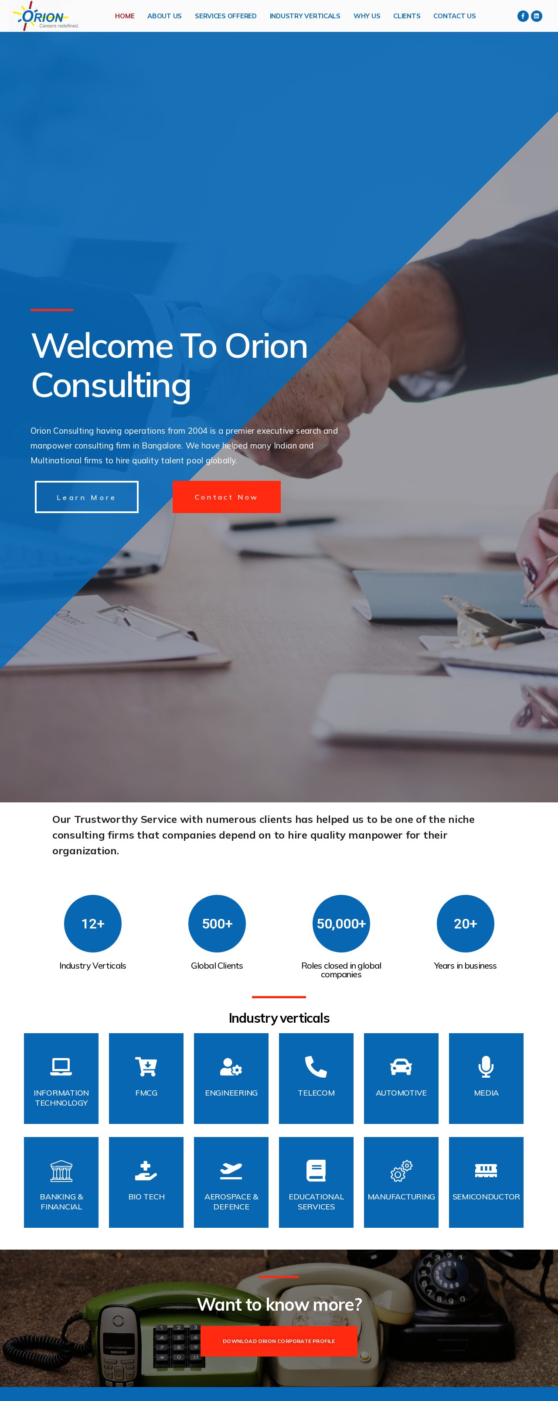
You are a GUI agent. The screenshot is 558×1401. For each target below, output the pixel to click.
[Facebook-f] (523, 16)
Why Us (367, 16)
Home (124, 16)
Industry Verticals (305, 16)
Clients (406, 16)
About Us (164, 16)
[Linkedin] (536, 16)
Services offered (226, 16)
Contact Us (454, 16)
